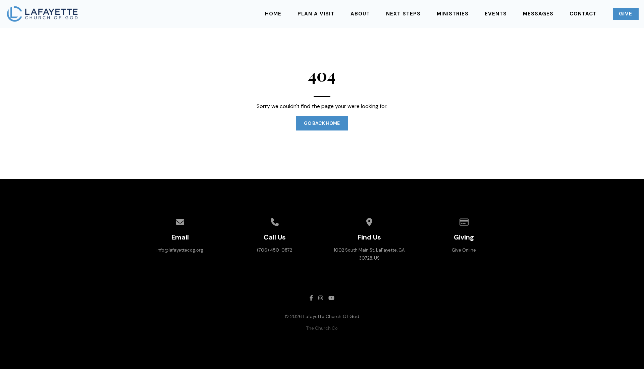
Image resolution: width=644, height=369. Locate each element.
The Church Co (322, 328)
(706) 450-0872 (274, 250)
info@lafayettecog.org (180, 250)
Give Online (464, 250)
